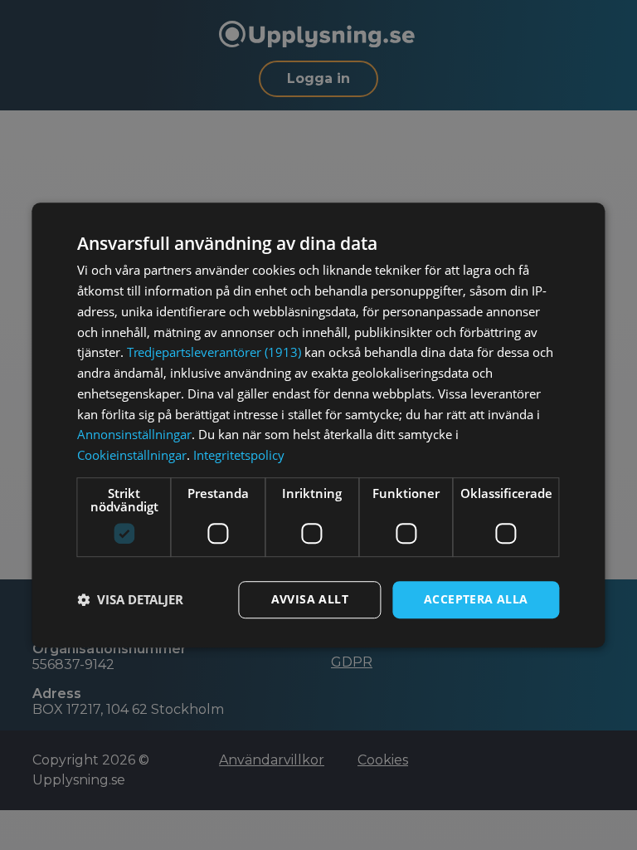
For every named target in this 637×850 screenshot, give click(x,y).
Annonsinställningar (134, 435)
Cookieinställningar (132, 455)
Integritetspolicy (238, 455)
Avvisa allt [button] (309, 599)
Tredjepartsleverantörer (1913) (214, 352)
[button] (130, 599)
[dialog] (318, 425)
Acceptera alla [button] (476, 599)
